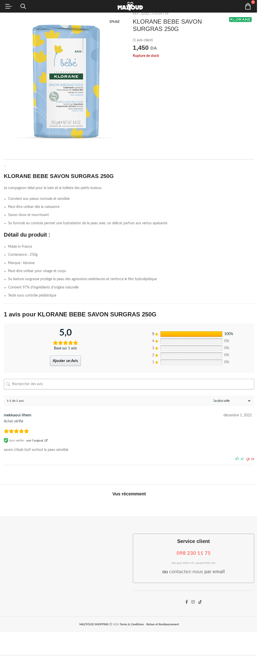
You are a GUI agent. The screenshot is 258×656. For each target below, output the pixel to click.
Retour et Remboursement (162, 624)
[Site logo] (129, 6)
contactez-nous (197, 571)
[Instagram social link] (193, 602)
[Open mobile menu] (8, 6)
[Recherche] (23, 6)
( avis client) (143, 40)
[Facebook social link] (187, 602)
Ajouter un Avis (65, 361)
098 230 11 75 (194, 553)
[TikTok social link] (200, 602)
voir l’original (34, 440)
